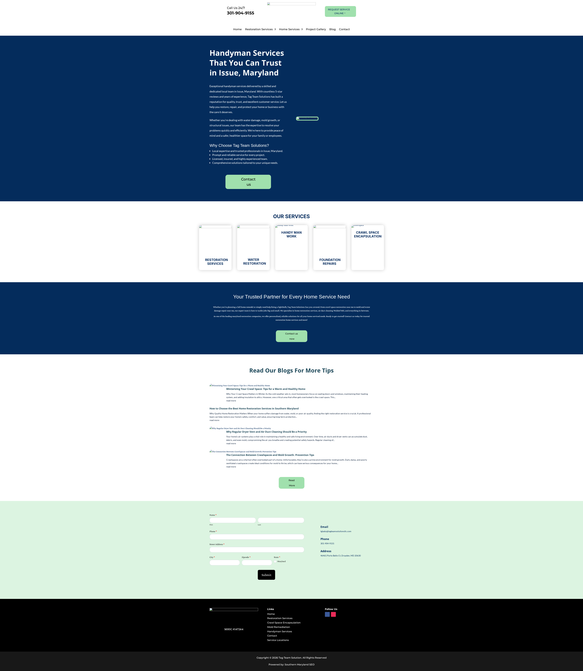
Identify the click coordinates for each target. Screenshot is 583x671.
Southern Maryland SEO (299, 664)
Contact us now (291, 336)
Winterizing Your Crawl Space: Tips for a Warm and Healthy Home (265, 389)
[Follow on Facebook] (327, 614)
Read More (292, 483)
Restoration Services (259, 29)
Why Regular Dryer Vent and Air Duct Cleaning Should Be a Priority (266, 431)
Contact (344, 29)
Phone (213, 531)
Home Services (289, 29)
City (212, 557)
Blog (332, 29)
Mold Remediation (278, 627)
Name (213, 515)
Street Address (217, 544)
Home (237, 29)
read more (231, 400)
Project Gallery (316, 29)
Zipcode (246, 557)
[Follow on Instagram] (333, 614)
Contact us (248, 182)
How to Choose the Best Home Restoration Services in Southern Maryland (254, 408)
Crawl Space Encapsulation (284, 622)
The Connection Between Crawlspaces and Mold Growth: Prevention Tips (270, 455)
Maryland (281, 561)
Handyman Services (279, 631)
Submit (266, 575)
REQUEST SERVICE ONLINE (339, 11)
